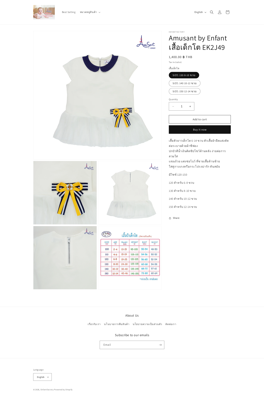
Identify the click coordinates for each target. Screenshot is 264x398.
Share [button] (176, 218)
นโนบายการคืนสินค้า (116, 324)
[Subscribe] (160, 345)
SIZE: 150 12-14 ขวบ (185, 91)
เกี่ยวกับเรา (94, 324)
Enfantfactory (47, 389)
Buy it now (200, 129)
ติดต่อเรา (170, 324)
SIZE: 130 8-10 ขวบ (184, 75)
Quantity (173, 99)
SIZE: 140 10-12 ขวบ (185, 83)
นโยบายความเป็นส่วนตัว (147, 324)
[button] (90, 12)
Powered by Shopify (63, 389)
